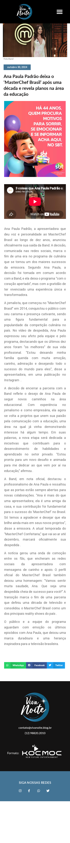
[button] (59, 12)
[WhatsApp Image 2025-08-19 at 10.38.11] (35, 176)
